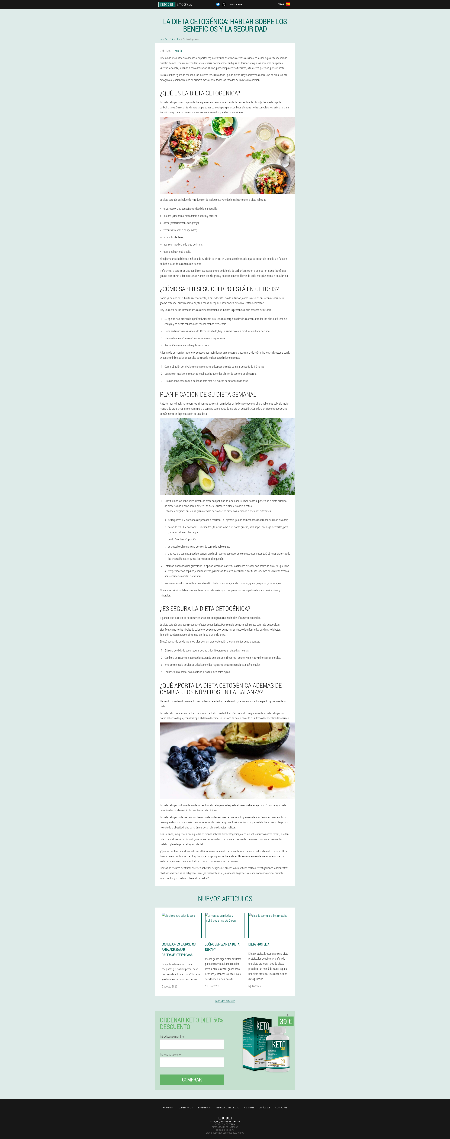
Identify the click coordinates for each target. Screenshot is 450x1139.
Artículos (264, 1107)
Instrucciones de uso (227, 1107)
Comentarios (186, 1107)
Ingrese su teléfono (170, 1054)
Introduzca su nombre (172, 1036)
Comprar (192, 1079)
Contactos (281, 1107)
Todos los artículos (225, 1001)
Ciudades (249, 1107)
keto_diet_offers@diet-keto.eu (225, 1121)
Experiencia (204, 1107)
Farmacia (168, 1107)
